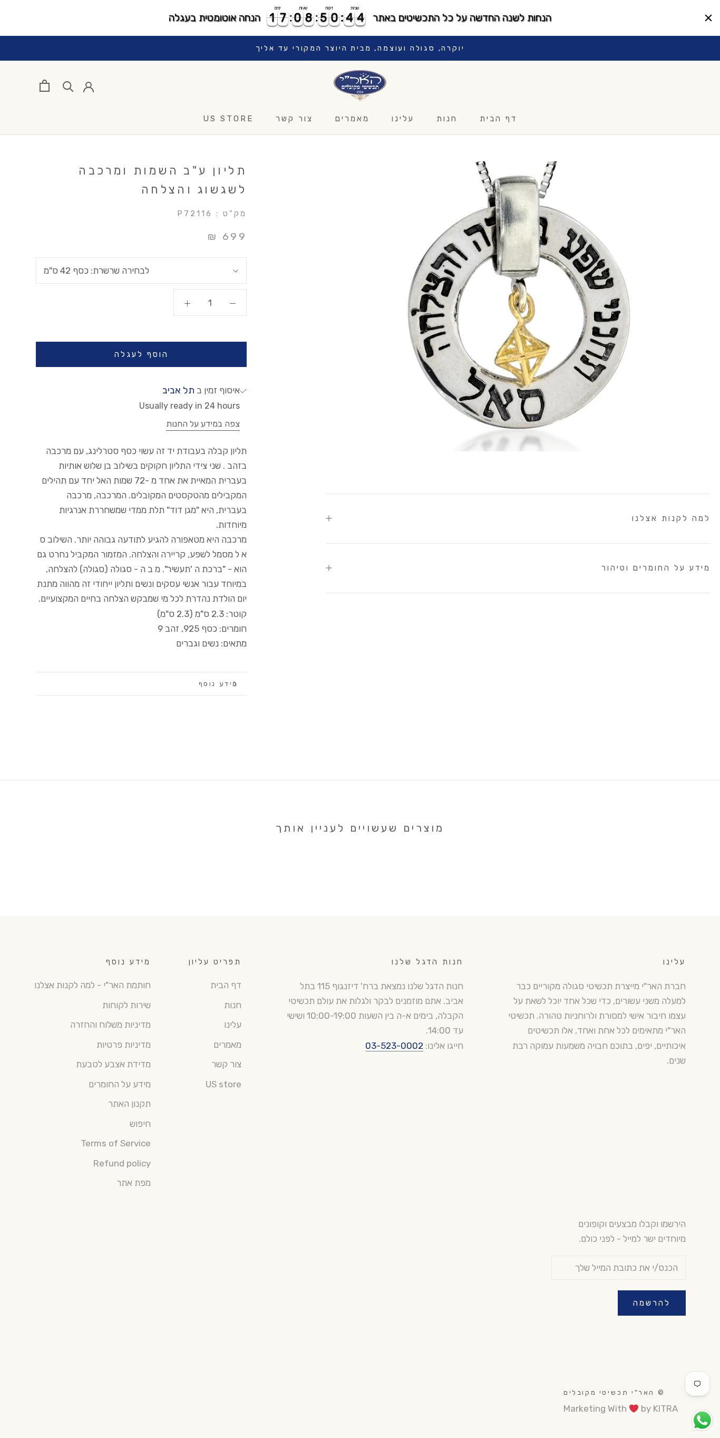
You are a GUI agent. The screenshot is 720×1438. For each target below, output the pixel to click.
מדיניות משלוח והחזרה (110, 1024)
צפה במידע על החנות (203, 424)
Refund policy (122, 1163)
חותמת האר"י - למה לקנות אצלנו (92, 985)
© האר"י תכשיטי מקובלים (614, 1392)
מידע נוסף (218, 684)
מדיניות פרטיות (123, 1044)
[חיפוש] (68, 85)
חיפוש (140, 1123)
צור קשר (294, 118)
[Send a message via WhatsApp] (702, 1420)
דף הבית (498, 118)
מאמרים (352, 118)
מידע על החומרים (120, 1084)
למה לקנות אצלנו (671, 518)
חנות (447, 118)
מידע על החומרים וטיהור (656, 568)
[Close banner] (708, 18)
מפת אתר (133, 1183)
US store (228, 118)
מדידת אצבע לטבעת (113, 1064)
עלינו (403, 118)
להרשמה (651, 1303)
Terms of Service (116, 1143)
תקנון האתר (129, 1103)
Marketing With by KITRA (620, 1408)
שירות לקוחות (126, 1005)
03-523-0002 (394, 1045)
